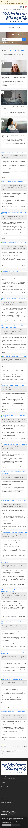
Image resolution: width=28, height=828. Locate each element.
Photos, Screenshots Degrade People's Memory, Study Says (13, 536)
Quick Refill (21, 9)
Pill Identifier (15, 9)
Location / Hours (7, 10)
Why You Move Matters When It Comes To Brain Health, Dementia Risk (13, 420)
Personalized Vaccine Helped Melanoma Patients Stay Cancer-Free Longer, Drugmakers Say (14, 331)
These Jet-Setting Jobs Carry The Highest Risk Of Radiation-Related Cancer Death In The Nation (13, 595)
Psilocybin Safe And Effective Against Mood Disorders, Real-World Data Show (13, 247)
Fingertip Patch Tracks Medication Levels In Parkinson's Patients (14, 627)
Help (10, 9)
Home (10, 30)
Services (2, 790)
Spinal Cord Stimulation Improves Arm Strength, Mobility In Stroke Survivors (13, 476)
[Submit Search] (24, 39)
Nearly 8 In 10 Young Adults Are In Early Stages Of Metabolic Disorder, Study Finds (13, 187)
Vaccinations (3, 794)
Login (20, 10)
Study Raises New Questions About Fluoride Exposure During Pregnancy (13, 566)
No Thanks (15, 825)
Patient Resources (5, 792)
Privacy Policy (23, 825)
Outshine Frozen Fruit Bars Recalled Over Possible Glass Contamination (12, 505)
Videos (15, 42)
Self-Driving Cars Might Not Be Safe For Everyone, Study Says (13, 303)
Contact (2, 796)
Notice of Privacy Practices (6, 802)
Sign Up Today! (14, 10)
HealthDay (9, 753)
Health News (7, 42)
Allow (6, 825)
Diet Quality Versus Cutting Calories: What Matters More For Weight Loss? (13, 217)
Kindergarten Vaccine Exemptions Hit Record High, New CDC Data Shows (13, 716)
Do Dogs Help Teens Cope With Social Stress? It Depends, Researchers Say (13, 657)
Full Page (3, 177)
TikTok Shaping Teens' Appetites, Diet (13, 274)
